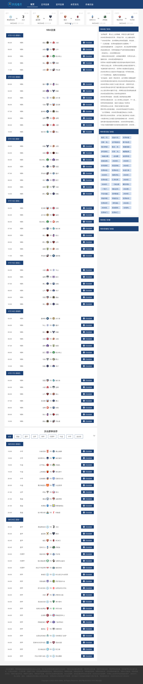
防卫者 (58, 649)
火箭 (57, 42)
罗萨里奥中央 (60, 581)
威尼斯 (43, 534)
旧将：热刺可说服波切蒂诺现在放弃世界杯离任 (105, 142)
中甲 (69, 436)
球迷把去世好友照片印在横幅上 (116, 198)
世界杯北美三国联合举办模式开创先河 (116, 170)
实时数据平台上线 (116, 193)
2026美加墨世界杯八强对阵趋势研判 (113, 93)
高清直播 (88, 42)
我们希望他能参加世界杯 (105, 147)
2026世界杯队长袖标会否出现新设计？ (105, 184)
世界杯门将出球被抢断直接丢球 (105, 212)
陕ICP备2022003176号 (87, 680)
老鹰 (57, 118)
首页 (32, 4)
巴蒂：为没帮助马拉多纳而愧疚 (116, 151)
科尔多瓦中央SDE (62, 574)
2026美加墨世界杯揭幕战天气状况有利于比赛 (127, 203)
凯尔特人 (59, 56)
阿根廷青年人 (60, 615)
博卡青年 (59, 602)
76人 (44, 98)
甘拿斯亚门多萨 (61, 636)
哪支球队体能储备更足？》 (127, 184)
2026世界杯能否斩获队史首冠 (127, 175)
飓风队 (43, 629)
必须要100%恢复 (116, 156)
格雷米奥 (59, 568)
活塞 (44, 153)
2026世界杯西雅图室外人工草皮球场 (127, 165)
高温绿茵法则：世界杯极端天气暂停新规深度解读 (118, 50)
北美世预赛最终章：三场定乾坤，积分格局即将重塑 (119, 47)
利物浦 (58, 512)
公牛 (57, 49)
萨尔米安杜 (42, 588)
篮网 (44, 118)
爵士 (44, 194)
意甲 (26, 436)
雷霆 (57, 63)
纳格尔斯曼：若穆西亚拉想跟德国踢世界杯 (105, 156)
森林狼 (43, 111)
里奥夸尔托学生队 (39, 642)
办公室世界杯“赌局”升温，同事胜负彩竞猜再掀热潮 (118, 90)
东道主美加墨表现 (127, 170)
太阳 (44, 70)
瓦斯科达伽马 (60, 561)
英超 (17, 436)
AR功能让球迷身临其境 (116, 203)
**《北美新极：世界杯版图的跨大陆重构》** (116, 43)
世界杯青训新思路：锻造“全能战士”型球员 (115, 103)
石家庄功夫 (59, 478)
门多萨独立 (59, 622)
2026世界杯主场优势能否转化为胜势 (105, 175)
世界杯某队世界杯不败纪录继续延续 (105, 179)
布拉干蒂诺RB (41, 568)
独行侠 (43, 132)
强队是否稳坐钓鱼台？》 (116, 189)
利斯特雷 (59, 629)
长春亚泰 (42, 451)
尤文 (57, 527)
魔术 (44, 84)
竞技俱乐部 (42, 602)
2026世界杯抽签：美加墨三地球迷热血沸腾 (116, 97)
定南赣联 (42, 478)
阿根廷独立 (42, 622)
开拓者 (58, 70)
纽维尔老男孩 (41, 608)
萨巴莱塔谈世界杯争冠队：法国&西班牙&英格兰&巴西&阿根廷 (105, 151)
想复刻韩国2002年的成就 (105, 161)
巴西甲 (52, 436)
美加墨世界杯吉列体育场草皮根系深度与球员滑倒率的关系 (116, 208)
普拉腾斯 (59, 656)
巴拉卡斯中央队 (40, 656)
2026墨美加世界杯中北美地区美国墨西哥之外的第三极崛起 (127, 189)
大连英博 (59, 485)
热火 (57, 84)
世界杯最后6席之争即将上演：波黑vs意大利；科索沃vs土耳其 (127, 137)
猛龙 (44, 56)
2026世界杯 (126, 179)
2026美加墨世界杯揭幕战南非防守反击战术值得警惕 (105, 208)
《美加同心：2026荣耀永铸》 (111, 53)
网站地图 (98, 680)
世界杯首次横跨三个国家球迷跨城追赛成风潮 (105, 170)
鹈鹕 (57, 91)
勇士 (44, 166)
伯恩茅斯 (59, 499)
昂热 (44, 492)
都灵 (44, 540)
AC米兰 (58, 540)
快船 (57, 194)
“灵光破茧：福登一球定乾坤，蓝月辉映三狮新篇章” (118, 78)
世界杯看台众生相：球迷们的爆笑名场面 (115, 106)
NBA (21, 42)
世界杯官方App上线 (105, 203)
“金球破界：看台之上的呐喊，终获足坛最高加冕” (118, 34)
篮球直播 (60, 4)
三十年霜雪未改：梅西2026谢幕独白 (113, 75)
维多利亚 (42, 554)
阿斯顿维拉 (59, 506)
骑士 (57, 153)
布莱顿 (43, 506)
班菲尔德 (59, 608)
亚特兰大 (42, 547)
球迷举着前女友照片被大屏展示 (105, 198)
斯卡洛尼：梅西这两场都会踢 (127, 142)
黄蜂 (44, 91)
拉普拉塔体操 (41, 636)
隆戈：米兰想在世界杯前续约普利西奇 (116, 147)
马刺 (44, 104)
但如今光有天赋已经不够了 (116, 137)
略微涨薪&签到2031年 (126, 147)
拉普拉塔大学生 (61, 588)
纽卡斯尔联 (42, 512)
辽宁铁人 (42, 465)
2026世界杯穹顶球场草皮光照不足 (127, 161)
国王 (57, 180)
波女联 (79, 436)
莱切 (57, 534)
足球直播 (45, 4)
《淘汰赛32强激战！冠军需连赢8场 (116, 184)
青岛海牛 (59, 472)
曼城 (44, 499)
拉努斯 (43, 615)
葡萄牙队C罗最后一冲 (116, 175)
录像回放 (89, 4)
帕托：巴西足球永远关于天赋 (105, 137)
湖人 (44, 63)
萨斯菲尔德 (59, 595)
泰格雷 (43, 574)
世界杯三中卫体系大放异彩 (116, 212)
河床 (44, 595)
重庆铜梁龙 (42, 485)
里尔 (57, 492)
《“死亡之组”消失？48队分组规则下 (105, 189)
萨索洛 (58, 547)
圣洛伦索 (59, 642)
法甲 (34, 436)
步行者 (58, 98)
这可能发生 (116, 142)
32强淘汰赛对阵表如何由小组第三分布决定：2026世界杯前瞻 (127, 208)
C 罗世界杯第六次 (116, 179)
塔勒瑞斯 (42, 581)
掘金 (44, 42)
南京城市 (59, 458)
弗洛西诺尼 (42, 527)
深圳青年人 (42, 458)
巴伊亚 (58, 554)
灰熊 (44, 49)
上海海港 (42, 472)
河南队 (58, 465)
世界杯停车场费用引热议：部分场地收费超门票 (127, 198)
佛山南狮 (59, 451)
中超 (61, 436)
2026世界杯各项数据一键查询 (127, 193)
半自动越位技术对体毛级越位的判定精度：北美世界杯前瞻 (105, 193)
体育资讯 (75, 4)
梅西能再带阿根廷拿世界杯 (127, 151)
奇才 (44, 180)
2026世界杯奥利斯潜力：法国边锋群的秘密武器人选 (116, 161)
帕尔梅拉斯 (42, 561)
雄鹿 (44, 187)
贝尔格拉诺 (42, 649)
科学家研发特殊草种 (105, 165)
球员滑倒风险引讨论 (116, 165)
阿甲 (43, 436)
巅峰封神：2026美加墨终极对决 (112, 59)
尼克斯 (58, 104)
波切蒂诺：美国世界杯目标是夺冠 (127, 156)
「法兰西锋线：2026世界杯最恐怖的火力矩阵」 (117, 112)
